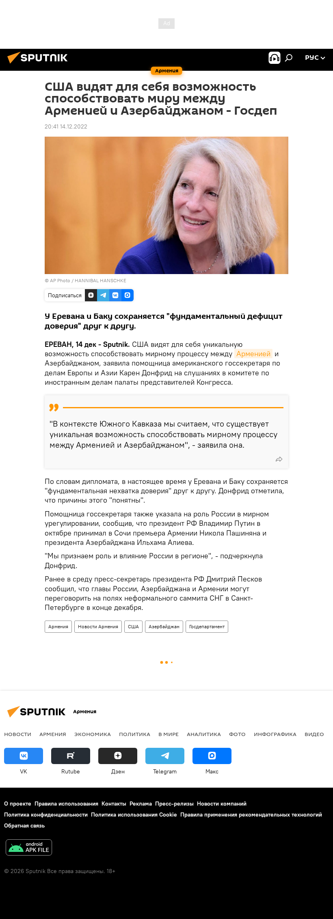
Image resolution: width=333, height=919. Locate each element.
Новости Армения (98, 626)
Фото (237, 734)
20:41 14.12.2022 (66, 126)
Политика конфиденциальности (46, 814)
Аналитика (204, 734)
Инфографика (275, 734)
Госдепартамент (207, 626)
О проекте (17, 803)
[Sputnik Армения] (40, 64)
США (133, 626)
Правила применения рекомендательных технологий (251, 814)
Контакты (114, 803)
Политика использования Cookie (134, 814)
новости (17, 734)
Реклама (141, 803)
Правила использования (66, 803)
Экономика (92, 734)
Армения (58, 626)
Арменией (253, 353)
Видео (314, 734)
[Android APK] (28, 848)
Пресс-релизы (174, 803)
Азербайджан (164, 626)
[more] (279, 459)
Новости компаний (222, 803)
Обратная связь (24, 825)
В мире (168, 734)
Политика (134, 734)
